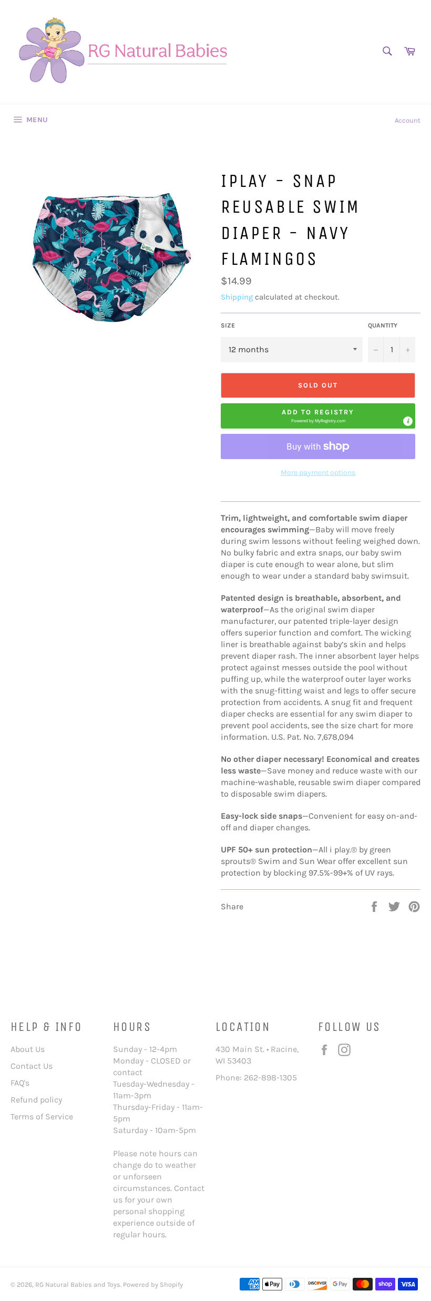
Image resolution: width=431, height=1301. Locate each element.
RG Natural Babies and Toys (77, 1284)
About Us (28, 1049)
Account (407, 120)
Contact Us (32, 1066)
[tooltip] (408, 421)
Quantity (382, 325)
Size (228, 325)
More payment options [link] (318, 472)
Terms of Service (42, 1116)
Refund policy (36, 1100)
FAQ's (20, 1083)
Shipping (237, 297)
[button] (318, 416)
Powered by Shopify (153, 1284)
